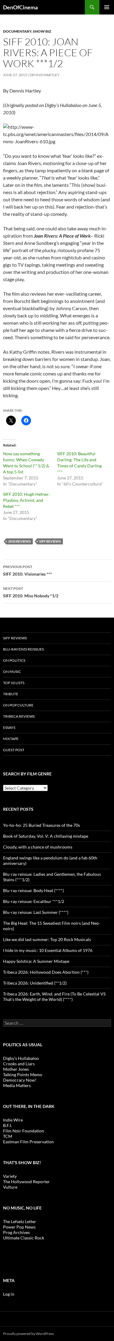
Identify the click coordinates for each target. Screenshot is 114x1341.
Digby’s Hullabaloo (21, 1058)
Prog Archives (16, 1232)
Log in (8, 1294)
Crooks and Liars (19, 1063)
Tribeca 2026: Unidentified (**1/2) (35, 982)
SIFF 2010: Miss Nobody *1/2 (30, 592)
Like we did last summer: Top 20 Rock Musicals (47, 939)
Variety (10, 1176)
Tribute (10, 694)
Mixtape (11, 738)
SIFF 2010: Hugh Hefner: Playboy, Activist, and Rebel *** (26, 500)
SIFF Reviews (50, 541)
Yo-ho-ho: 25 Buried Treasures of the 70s (41, 825)
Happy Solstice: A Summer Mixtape (36, 961)
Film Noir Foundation (23, 1130)
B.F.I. (7, 1125)
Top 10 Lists (13, 682)
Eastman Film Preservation (28, 1141)
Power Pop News (19, 1226)
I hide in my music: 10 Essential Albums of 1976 (47, 950)
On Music (12, 671)
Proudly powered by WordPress (28, 1333)
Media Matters (17, 1085)
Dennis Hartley (44, 75)
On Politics (14, 660)
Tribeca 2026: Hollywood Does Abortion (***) (45, 972)
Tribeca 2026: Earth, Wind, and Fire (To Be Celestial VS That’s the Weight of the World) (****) (54, 996)
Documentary (17, 31)
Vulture (10, 1187)
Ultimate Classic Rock (23, 1237)
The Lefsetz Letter (19, 1221)
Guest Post (13, 750)
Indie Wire (13, 1119)
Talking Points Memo (22, 1074)
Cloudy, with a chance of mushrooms (37, 846)
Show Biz (42, 31)
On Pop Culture (18, 705)
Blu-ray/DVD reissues (23, 649)
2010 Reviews (19, 541)
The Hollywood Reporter (26, 1181)
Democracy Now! (19, 1080)
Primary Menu (106, 7)
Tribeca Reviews (19, 716)
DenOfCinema (20, 7)
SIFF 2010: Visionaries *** (27, 570)
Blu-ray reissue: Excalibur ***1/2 (33, 901)
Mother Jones (16, 1069)
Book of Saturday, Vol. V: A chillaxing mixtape (45, 836)
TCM (7, 1136)
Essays (9, 727)
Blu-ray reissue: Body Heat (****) (33, 890)
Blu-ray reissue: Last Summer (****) (35, 912)
